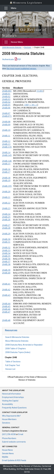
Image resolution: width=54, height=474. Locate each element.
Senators (6, 423)
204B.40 (6, 272)
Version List (10, 369)
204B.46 (6, 309)
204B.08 (6, 121)
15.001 (39, 91)
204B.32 (6, 247)
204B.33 (6, 250)
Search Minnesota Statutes (17, 337)
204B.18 (6, 177)
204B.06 (6, 107)
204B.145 (7, 155)
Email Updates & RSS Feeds (14, 460)
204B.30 (6, 239)
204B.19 (6, 180)
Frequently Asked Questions (14, 408)
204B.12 (6, 141)
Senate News (8, 453)
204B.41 (6, 284)
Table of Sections (12, 361)
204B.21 (6, 197)
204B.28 (6, 228)
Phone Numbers (9, 438)
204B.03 (6, 99)
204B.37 (6, 261)
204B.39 (6, 270)
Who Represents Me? (11, 416)
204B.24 (6, 214)
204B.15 (6, 163)
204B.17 (6, 172)
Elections (27, 47)
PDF (19, 59)
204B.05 (6, 105)
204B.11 (6, 135)
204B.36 (6, 258)
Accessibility (7, 404)
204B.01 (6, 93)
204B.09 (6, 124)
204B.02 (6, 96)
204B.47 (6, 312)
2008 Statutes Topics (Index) (17, 352)
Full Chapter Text (12, 365)
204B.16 (6, 169)
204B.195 (7, 186)
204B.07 (6, 113)
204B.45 (6, 306)
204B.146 (7, 161)
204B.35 (6, 256)
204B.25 (6, 217)
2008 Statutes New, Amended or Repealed (23, 345)
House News (7, 450)
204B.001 (7, 91)
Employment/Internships (13, 397)
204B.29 (6, 233)
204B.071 (7, 116)
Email (20, 434)
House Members (9, 419)
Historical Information (11, 394)
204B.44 (6, 303)
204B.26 (6, 219)
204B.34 (6, 253)
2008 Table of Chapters (15, 348)
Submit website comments (14, 442)
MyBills (5, 457)
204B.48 (6, 320)
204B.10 (6, 130)
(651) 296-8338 (9, 434)
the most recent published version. (22, 68)
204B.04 (6, 102)
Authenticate (8, 59)
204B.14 (6, 152)
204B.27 (6, 225)
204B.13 (6, 144)
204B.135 (7, 147)
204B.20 (6, 191)
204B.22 (6, 203)
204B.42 (6, 289)
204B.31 (6, 242)
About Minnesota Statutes (16, 341)
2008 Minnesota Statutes (11, 47)
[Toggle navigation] (6, 8)
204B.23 (6, 208)
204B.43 (6, 295)
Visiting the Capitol (10, 401)
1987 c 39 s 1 (30, 105)
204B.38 (6, 264)
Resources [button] (11, 330)
